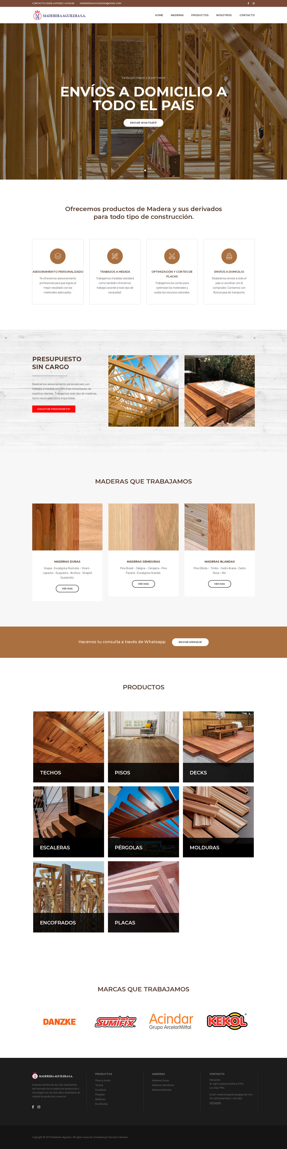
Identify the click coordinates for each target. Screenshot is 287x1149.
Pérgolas (100, 1094)
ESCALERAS (55, 848)
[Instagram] (253, 3)
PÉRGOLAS (129, 848)
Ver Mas (67, 588)
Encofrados (101, 1104)
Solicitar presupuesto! (53, 409)
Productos (200, 15)
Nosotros (224, 15)
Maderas (177, 15)
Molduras (100, 1099)
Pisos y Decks (103, 1080)
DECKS (198, 773)
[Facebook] (248, 3)
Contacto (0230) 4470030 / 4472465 (53, 3)
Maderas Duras (160, 1080)
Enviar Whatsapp (143, 122)
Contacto (247, 15)
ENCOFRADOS (58, 923)
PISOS (122, 773)
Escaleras (100, 1090)
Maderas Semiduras (163, 1085)
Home (159, 15)
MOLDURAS (204, 848)
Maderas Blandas (161, 1090)
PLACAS (125, 923)
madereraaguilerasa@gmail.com (100, 3)
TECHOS (50, 773)
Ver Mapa (215, 1103)
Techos (99, 1085)
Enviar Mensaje (190, 642)
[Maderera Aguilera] (59, 15)
